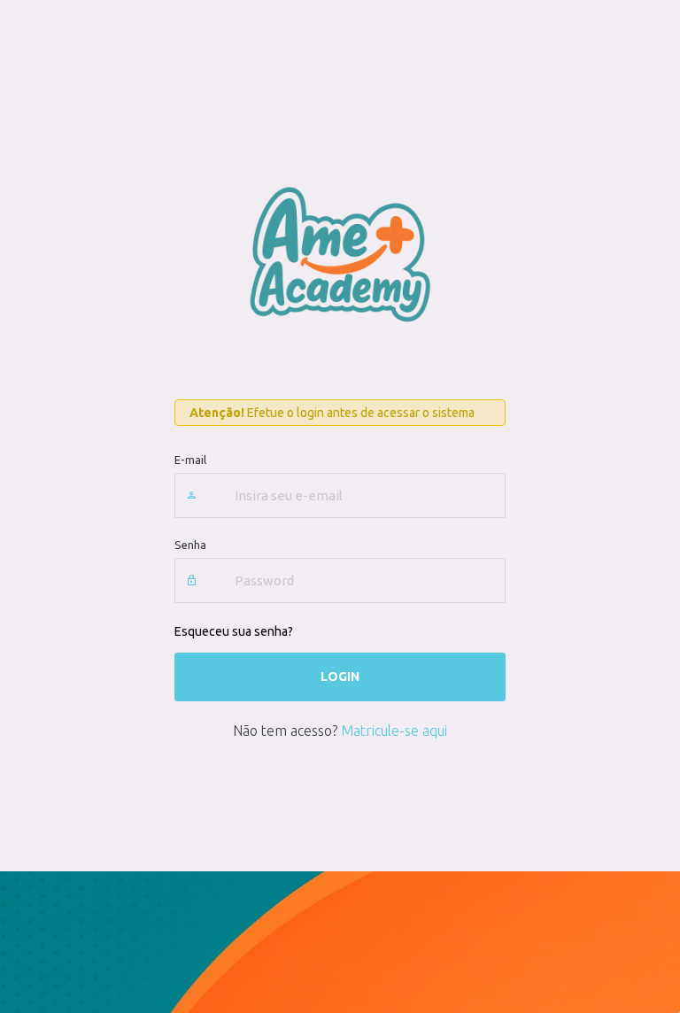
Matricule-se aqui (394, 730)
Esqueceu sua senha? (233, 631)
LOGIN (340, 676)
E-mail (190, 460)
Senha (190, 545)
